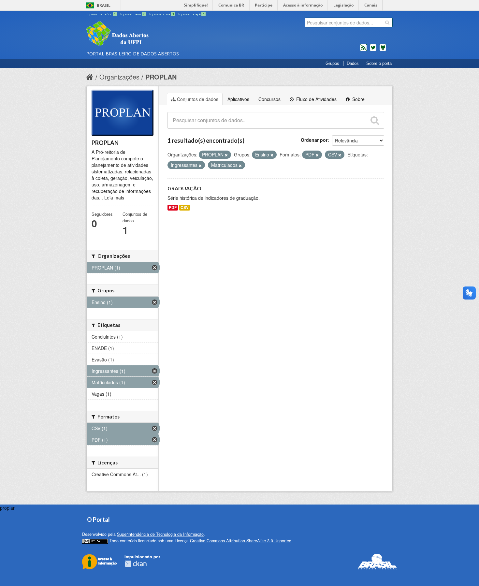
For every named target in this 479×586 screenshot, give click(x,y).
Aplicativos (238, 99)
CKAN (135, 563)
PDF (173, 207)
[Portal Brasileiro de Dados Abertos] (156, 34)
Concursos (269, 99)
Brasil (103, 5)
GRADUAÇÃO (184, 188)
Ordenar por (314, 140)
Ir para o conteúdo (101, 14)
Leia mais (114, 197)
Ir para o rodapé (191, 14)
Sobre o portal (379, 63)
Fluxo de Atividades (316, 99)
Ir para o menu (132, 14)
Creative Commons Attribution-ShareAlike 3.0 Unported (240, 541)
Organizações (119, 76)
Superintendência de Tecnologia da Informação (160, 534)
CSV (185, 207)
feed (363, 50)
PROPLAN (161, 76)
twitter (373, 50)
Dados (353, 63)
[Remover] (226, 154)
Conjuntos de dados (197, 99)
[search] (387, 22)
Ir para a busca (161, 14)
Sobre (358, 99)
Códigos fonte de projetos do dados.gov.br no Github (383, 50)
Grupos (332, 63)
